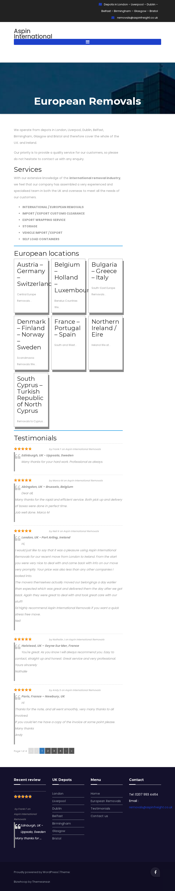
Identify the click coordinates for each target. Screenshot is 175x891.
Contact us (99, 816)
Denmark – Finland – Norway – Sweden (31, 334)
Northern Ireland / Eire (105, 328)
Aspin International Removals (25, 36)
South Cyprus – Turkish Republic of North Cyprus (30, 394)
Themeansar (41, 882)
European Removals (106, 801)
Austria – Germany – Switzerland (34, 274)
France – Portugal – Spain (67, 328)
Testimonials (100, 808)
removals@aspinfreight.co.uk (137, 18)
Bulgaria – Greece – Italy (104, 271)
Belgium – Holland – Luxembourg (73, 277)
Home (95, 793)
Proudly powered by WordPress (36, 872)
